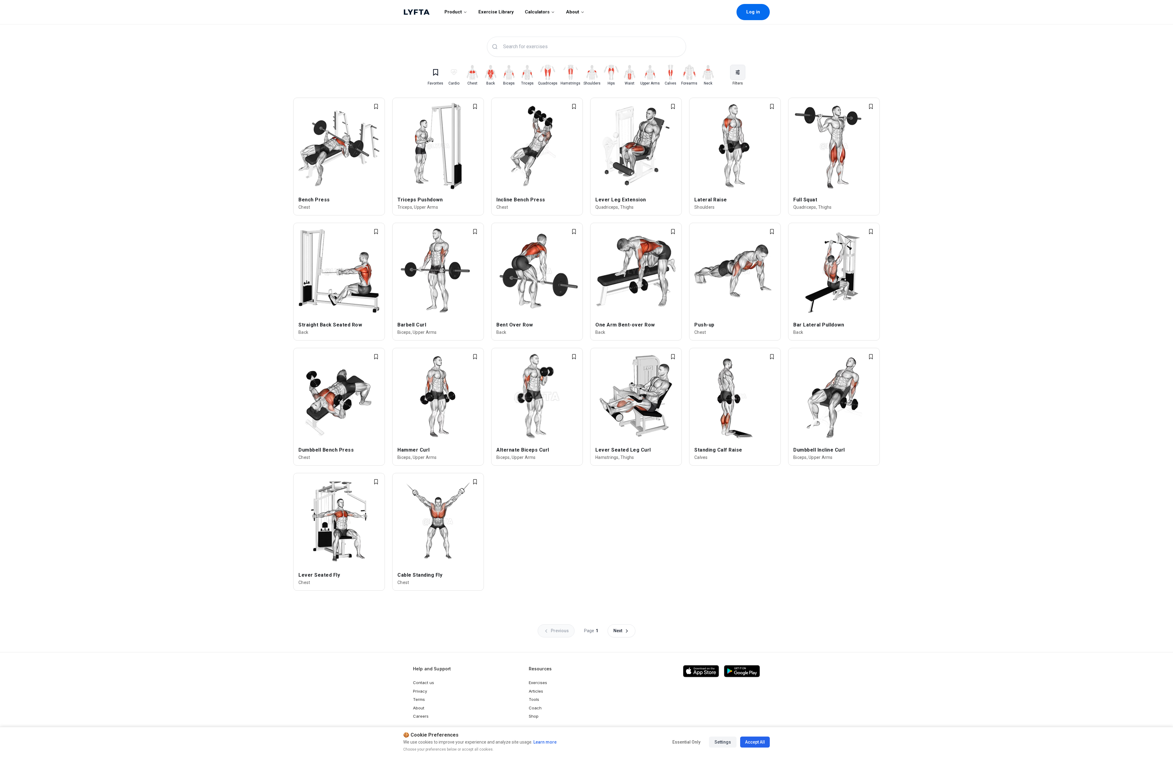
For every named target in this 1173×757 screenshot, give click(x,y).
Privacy (420, 691)
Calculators (537, 12)
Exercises (538, 682)
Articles (536, 691)
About (572, 12)
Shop (534, 716)
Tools (534, 699)
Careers (421, 716)
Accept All (755, 742)
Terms (419, 699)
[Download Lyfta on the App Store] (701, 671)
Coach (535, 707)
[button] (737, 72)
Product (453, 12)
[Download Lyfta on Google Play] (742, 671)
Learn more (544, 742)
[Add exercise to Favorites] (376, 106)
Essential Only (686, 742)
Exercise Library (496, 12)
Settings (722, 742)
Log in (753, 12)
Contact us (423, 682)
